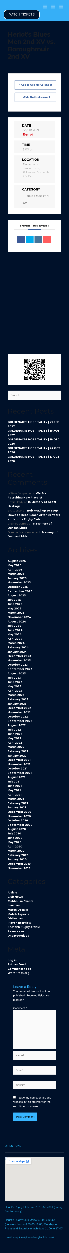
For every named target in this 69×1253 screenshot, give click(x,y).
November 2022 (19, 712)
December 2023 (19, 656)
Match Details (18, 909)
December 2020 (19, 811)
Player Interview (19, 922)
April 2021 (14, 794)
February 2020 (18, 855)
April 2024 (15, 638)
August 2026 (17, 560)
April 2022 (15, 742)
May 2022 (14, 738)
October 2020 (18, 820)
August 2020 (17, 829)
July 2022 (14, 729)
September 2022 (20, 721)
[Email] (47, 239)
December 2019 (19, 863)
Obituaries (15, 918)
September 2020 (20, 824)
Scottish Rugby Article (24, 927)
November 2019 (19, 868)
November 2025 (19, 582)
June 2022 (15, 734)
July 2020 (14, 833)
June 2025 (15, 604)
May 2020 (14, 842)
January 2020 (17, 859)
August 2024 (17, 621)
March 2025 (16, 612)
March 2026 (16, 573)
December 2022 (19, 707)
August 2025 (17, 595)
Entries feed (17, 964)
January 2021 (17, 807)
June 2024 (15, 630)
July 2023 (14, 677)
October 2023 (18, 664)
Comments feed (19, 968)
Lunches (14, 905)
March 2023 (16, 694)
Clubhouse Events (20, 901)
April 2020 (15, 846)
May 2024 (14, 634)
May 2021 (14, 790)
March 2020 (16, 850)
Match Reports (18, 914)
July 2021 (14, 781)
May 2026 (14, 565)
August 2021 (16, 777)
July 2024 (14, 625)
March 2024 (16, 643)
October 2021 (17, 768)
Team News (16, 931)
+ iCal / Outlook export (35, 97)
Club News (15, 896)
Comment (20, 1008)
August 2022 (17, 725)
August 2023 (17, 673)
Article (12, 892)
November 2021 (19, 764)
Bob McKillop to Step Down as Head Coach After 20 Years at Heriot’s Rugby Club (34, 515)
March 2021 (16, 798)
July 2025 (14, 599)
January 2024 (17, 651)
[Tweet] (30, 239)
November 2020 (19, 816)
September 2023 (20, 669)
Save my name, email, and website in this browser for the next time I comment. (32, 1102)
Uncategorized (18, 935)
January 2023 (17, 703)
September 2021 (20, 772)
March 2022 (16, 746)
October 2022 (18, 716)
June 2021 (15, 785)
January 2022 (17, 755)
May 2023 (14, 686)
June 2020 (15, 837)
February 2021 (18, 803)
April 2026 (15, 569)
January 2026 (17, 578)
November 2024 (19, 617)
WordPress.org (18, 973)
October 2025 (18, 586)
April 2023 (15, 690)
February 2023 (18, 699)
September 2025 (20, 591)
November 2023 (19, 660)
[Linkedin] (38, 239)
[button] (5, 6)
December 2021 (19, 759)
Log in (12, 960)
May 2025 (14, 608)
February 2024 (18, 647)
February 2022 (18, 751)
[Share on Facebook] (21, 239)
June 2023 (15, 682)
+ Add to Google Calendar (35, 84)
